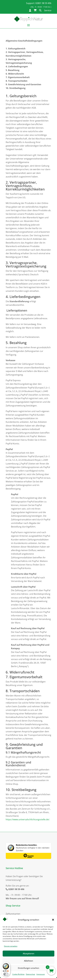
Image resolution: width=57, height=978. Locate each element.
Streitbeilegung (17, 88)
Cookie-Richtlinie (18, 974)
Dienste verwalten (10, 946)
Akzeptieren (28, 953)
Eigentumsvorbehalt (19, 77)
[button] (53, 919)
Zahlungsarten (13, 913)
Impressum (40, 974)
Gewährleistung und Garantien (24, 84)
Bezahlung (13, 70)
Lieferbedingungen (18, 66)
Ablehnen (28, 960)
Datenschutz (30, 974)
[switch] (5, 974)
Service (47, 10)
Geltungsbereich (16, 48)
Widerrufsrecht (16, 73)
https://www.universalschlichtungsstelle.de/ (27, 819)
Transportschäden (17, 80)
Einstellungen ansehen (28, 968)
